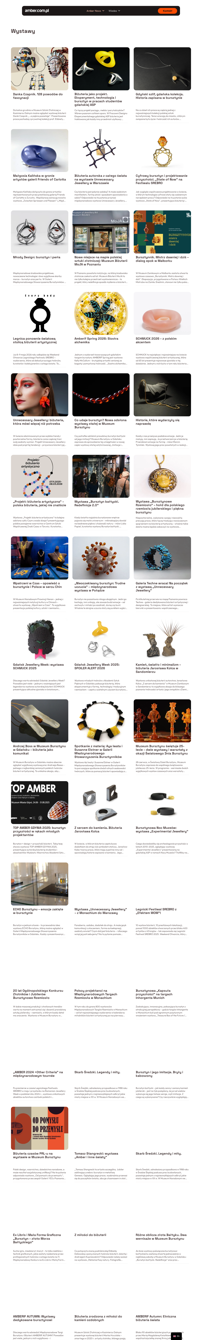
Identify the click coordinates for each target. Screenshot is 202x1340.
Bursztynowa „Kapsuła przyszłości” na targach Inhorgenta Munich (154, 994)
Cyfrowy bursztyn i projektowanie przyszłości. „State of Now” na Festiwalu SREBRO (161, 179)
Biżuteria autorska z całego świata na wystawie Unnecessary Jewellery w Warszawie (100, 179)
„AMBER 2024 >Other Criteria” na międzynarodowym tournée (38, 1074)
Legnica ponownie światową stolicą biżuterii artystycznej (35, 340)
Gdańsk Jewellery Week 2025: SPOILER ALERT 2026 (97, 666)
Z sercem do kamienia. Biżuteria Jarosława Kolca (98, 829)
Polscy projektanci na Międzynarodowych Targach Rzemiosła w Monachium (95, 994)
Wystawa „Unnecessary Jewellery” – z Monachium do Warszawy (100, 911)
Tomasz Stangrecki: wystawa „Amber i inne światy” (96, 1155)
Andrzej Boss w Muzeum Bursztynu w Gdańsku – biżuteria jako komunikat (39, 749)
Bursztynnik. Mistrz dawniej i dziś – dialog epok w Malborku (162, 259)
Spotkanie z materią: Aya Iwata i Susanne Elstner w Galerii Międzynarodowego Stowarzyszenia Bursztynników (98, 751)
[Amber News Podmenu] (103, 10)
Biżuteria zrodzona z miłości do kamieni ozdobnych (98, 1318)
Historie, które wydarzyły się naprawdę (157, 422)
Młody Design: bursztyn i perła (36, 257)
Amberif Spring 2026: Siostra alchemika (96, 340)
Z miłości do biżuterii (90, 1235)
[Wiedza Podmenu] (119, 10)
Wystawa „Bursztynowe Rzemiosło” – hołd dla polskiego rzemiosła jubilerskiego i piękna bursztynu (160, 506)
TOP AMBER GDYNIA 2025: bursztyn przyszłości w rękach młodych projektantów (39, 831)
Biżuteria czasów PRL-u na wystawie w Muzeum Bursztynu (37, 1155)
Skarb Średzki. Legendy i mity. (97, 1072)
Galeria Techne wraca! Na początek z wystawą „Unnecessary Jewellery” (162, 586)
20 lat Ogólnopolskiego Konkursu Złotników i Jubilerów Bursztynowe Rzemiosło (38, 994)
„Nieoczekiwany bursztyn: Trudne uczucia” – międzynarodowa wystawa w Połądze (99, 586)
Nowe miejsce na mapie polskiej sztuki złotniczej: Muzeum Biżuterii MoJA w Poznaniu (100, 260)
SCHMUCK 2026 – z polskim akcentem (156, 340)
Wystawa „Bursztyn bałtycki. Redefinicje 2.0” (96, 503)
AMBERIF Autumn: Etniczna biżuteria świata (156, 1318)
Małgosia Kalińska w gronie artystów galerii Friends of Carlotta (39, 177)
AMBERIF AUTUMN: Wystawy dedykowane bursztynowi (34, 1318)
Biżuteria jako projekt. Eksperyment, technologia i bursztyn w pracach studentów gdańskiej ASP (98, 99)
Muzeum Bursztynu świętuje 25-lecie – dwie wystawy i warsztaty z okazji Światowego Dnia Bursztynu (162, 749)
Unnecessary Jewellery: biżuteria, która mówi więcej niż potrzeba (38, 422)
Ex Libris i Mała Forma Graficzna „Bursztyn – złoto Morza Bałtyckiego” (37, 1238)
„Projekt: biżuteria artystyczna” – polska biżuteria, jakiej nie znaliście (39, 503)
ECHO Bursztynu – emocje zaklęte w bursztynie (38, 911)
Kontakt (167, 10)
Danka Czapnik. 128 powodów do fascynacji (38, 96)
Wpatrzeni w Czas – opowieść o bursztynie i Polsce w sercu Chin (37, 585)
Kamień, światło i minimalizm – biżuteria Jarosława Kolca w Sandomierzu (158, 668)
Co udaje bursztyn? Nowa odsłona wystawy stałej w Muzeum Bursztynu (100, 423)
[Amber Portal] (37, 11)
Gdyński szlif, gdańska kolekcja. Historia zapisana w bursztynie (159, 96)
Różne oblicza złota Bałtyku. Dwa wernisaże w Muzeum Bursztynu (161, 1236)
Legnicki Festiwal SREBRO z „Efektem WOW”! (156, 911)
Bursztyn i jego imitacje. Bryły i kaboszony (159, 1074)
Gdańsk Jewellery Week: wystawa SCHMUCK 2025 (38, 666)
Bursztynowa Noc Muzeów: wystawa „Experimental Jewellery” (162, 829)
